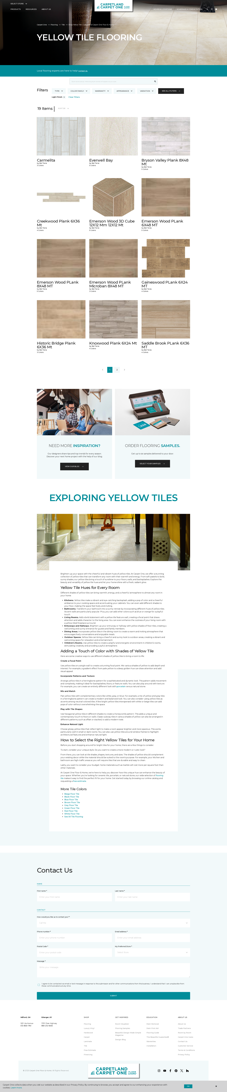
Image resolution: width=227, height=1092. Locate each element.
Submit (113, 996)
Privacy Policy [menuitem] (184, 1055)
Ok (188, 1086)
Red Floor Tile (71, 811)
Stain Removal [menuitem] (152, 1024)
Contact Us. (83, 71)
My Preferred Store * (123, 946)
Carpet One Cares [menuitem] (185, 1037)
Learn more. (16, 1088)
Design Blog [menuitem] (120, 1040)
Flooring (54, 25)
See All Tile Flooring (73, 817)
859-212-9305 (47, 1026)
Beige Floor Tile (71, 794)
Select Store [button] (17, 4)
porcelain (121, 686)
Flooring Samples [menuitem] (122, 1028)
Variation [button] (145, 91)
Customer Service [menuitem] (185, 1046)
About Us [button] (46, 9)
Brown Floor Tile (72, 802)
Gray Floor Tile (71, 805)
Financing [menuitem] (88, 1055)
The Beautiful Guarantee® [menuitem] (157, 1037)
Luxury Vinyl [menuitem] (89, 1028)
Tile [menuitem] (85, 1046)
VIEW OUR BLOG (72, 466)
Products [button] (16, 9)
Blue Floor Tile (71, 799)
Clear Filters (74, 97)
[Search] (155, 81)
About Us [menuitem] (182, 1024)
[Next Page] (124, 370)
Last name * (120, 891)
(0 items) (216, 9)
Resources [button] (31, 9)
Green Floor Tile (71, 808)
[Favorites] (212, 9)
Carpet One (42, 25)
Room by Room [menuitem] (184, 1033)
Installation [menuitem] (151, 1046)
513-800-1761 (26, 1026)
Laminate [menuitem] (88, 1041)
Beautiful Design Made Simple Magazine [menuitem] (128, 1034)
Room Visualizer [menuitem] (122, 1024)
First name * (42, 891)
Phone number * (44, 931)
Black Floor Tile (71, 797)
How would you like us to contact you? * (53, 917)
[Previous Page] (102, 370)
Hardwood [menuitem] (88, 1033)
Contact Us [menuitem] (182, 1041)
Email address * (121, 931)
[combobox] (111, 81)
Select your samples (150, 464)
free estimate (79, 781)
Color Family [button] (77, 91)
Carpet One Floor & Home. (40, 1071)
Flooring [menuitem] (87, 1024)
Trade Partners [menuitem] (184, 1028)
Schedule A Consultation (189, 9)
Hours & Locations (162, 9)
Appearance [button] (123, 91)
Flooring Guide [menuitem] (152, 1033)
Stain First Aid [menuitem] (152, 1028)
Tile (63, 25)
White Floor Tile (71, 814)
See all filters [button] (169, 91)
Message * (41, 961)
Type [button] (57, 91)
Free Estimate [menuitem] (90, 1050)
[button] (207, 9)
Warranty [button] (100, 91)
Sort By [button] (61, 108)
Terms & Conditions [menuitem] (186, 1050)
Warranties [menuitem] (151, 1041)
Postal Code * (42, 946)
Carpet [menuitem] (87, 1037)
